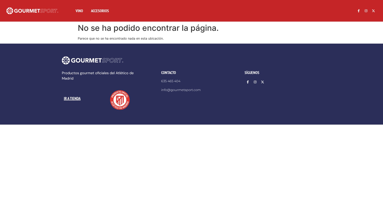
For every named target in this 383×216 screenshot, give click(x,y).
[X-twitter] (373, 11)
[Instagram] (366, 11)
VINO (79, 10)
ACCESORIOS (100, 10)
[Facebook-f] (358, 11)
